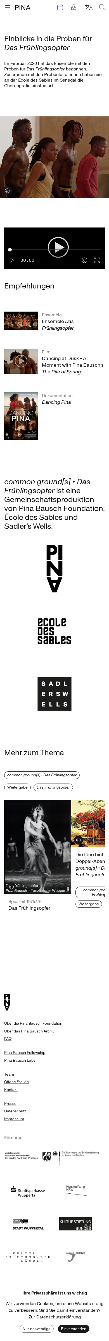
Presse (10, 1103)
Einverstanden (73, 1329)
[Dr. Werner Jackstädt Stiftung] (75, 1255)
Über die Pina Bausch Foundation (33, 1023)
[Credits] (84, 260)
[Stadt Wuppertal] (28, 1222)
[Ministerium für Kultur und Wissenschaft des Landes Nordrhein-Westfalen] (28, 1157)
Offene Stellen (16, 1082)
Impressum (14, 1119)
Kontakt (11, 1089)
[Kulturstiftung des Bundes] (75, 1222)
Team (9, 1074)
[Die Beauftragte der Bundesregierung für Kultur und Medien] (75, 1157)
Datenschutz (15, 1111)
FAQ (7, 1038)
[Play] (12, 260)
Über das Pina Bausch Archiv (29, 1031)
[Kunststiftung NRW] (75, 1190)
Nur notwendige (37, 1329)
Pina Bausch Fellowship (24, 1052)
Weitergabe (17, 787)
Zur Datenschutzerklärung (55, 1317)
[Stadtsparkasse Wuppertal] (28, 1190)
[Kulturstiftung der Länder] (28, 1255)
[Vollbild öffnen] (97, 260)
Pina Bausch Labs (19, 1060)
